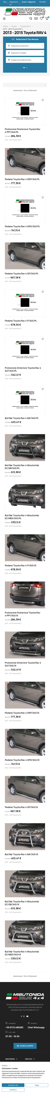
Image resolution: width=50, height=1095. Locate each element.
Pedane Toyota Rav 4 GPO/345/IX (22, 759)
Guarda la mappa (26, 1046)
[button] (6, 1065)
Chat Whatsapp (36, 1027)
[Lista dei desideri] (43, 100)
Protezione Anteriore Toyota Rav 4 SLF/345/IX (23, 664)
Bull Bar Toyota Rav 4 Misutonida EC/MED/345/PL (22, 517)
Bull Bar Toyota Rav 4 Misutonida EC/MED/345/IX (22, 953)
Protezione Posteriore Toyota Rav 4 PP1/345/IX (22, 614)
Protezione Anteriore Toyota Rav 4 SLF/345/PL (23, 369)
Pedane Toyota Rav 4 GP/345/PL (21, 273)
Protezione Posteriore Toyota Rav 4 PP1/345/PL (22, 130)
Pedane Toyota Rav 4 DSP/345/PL (22, 179)
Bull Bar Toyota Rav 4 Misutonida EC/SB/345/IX (22, 903)
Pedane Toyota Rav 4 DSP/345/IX (22, 712)
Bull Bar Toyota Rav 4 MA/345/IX (21, 854)
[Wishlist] (41, 18)
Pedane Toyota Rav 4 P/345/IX (20, 565)
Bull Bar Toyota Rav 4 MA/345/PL (22, 418)
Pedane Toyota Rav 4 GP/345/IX (21, 807)
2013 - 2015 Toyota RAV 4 (13, 140)
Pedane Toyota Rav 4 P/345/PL (21, 320)
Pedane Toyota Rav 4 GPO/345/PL (22, 226)
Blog (4, 2)
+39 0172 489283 (14, 1027)
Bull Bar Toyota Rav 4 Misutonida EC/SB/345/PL (22, 467)
